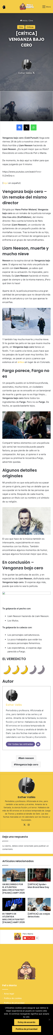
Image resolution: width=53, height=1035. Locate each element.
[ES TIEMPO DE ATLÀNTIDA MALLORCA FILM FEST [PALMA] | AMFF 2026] (13, 904)
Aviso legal (9, 993)
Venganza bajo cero (26, 764)
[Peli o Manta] (26, 6)
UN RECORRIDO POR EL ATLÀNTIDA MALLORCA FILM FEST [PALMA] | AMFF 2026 (13, 888)
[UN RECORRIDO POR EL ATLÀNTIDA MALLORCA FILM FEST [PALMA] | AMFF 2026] (13, 875)
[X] (24, 825)
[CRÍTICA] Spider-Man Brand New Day (38, 886)
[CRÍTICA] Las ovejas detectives (39, 915)
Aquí (5, 183)
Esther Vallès (25, 73)
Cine (31, 20)
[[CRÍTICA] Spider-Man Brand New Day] (39, 875)
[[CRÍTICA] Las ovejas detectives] (39, 904)
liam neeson (27, 758)
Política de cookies (13, 998)
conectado (28, 846)
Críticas (30, 27)
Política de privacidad (14, 1003)
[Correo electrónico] (38, 744)
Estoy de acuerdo (26, 1022)
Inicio (24, 20)
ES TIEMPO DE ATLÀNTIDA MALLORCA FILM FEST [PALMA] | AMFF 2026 (13, 918)
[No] (49, 1019)
